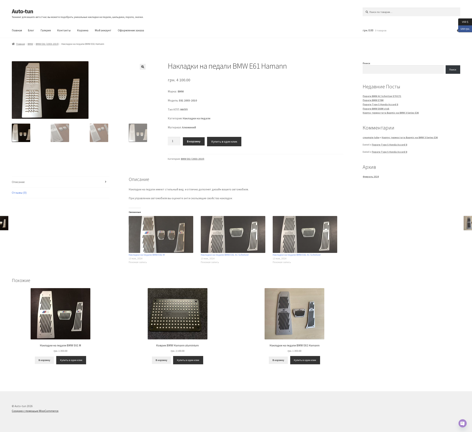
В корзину (193, 141)
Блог (31, 30)
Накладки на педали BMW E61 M (147, 254)
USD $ (463, 21)
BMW (30, 44)
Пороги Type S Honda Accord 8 (380, 104)
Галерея (46, 30)
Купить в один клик (224, 141)
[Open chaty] (463, 423)
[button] (143, 67)
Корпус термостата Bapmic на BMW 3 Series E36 (391, 112)
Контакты (64, 30)
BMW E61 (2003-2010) (47, 44)
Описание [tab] (18, 182)
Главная (17, 30)
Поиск (366, 63)
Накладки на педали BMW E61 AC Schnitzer (225, 254)
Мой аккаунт (103, 30)
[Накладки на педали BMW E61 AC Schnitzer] (235, 234)
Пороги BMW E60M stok (376, 108)
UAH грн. (464, 28)
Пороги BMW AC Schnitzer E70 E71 (382, 96)
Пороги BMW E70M (373, 100)
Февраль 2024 (371, 176)
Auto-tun (22, 11)
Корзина (82, 30)
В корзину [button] (44, 360)
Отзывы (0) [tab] (19, 192)
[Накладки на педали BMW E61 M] (163, 234)
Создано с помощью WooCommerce (35, 411)
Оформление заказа (131, 30)
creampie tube (371, 137)
